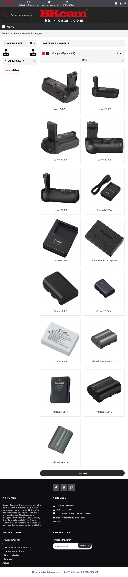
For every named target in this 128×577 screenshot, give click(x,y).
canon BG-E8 (104, 159)
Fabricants (9, 559)
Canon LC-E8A (60, 260)
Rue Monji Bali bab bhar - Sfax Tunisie (69, 519)
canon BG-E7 (60, 159)
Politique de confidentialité (17, 547)
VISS (69, 572)
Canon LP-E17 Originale (104, 260)
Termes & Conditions (14, 551)
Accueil (5, 563)
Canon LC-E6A (104, 210)
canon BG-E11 (60, 109)
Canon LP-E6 (60, 311)
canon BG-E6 (104, 109)
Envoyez (84, 545)
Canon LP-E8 (60, 361)
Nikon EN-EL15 (104, 412)
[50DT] (6, 50)
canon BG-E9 (60, 210)
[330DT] (33, 50)
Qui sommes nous (13, 540)
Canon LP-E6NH (104, 311)
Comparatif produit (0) (63, 53)
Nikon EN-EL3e (60, 462)
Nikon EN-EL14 (60, 412)
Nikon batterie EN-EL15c (104, 361)
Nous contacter (11, 555)
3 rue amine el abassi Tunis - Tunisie (73, 513)
